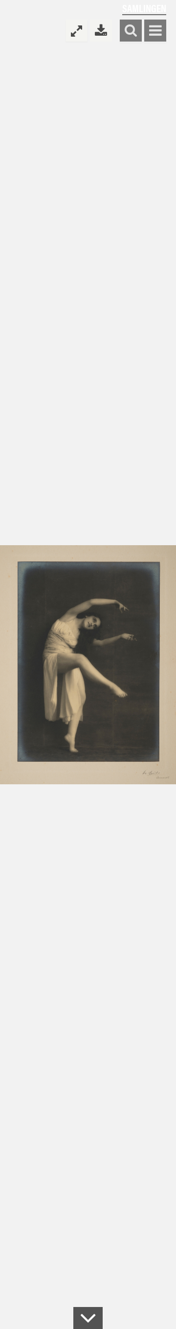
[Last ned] (101, 31)
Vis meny (155, 31)
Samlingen (144, 8)
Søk (131, 31)
